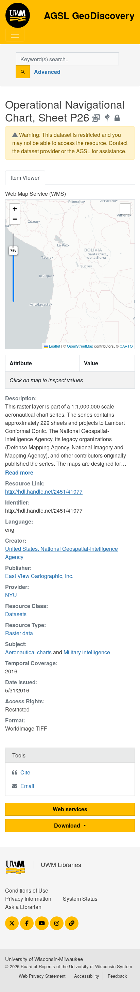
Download (68, 825)
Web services (70, 809)
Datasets (16, 614)
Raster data (19, 633)
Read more (19, 472)
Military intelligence (87, 652)
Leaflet (54, 346)
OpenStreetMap (80, 346)
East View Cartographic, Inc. (39, 576)
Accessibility (86, 976)
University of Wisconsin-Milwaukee (44, 958)
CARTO (126, 346)
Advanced (47, 72)
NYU (11, 595)
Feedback (117, 976)
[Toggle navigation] (14, 35)
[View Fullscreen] (125, 209)
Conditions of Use (26, 890)
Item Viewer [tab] (25, 177)
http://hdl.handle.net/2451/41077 (44, 491)
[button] (15, 209)
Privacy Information (28, 898)
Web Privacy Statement (42, 976)
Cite (25, 772)
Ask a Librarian (23, 907)
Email (27, 786)
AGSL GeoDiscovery (18, 17)
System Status (80, 898)
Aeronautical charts (28, 652)
